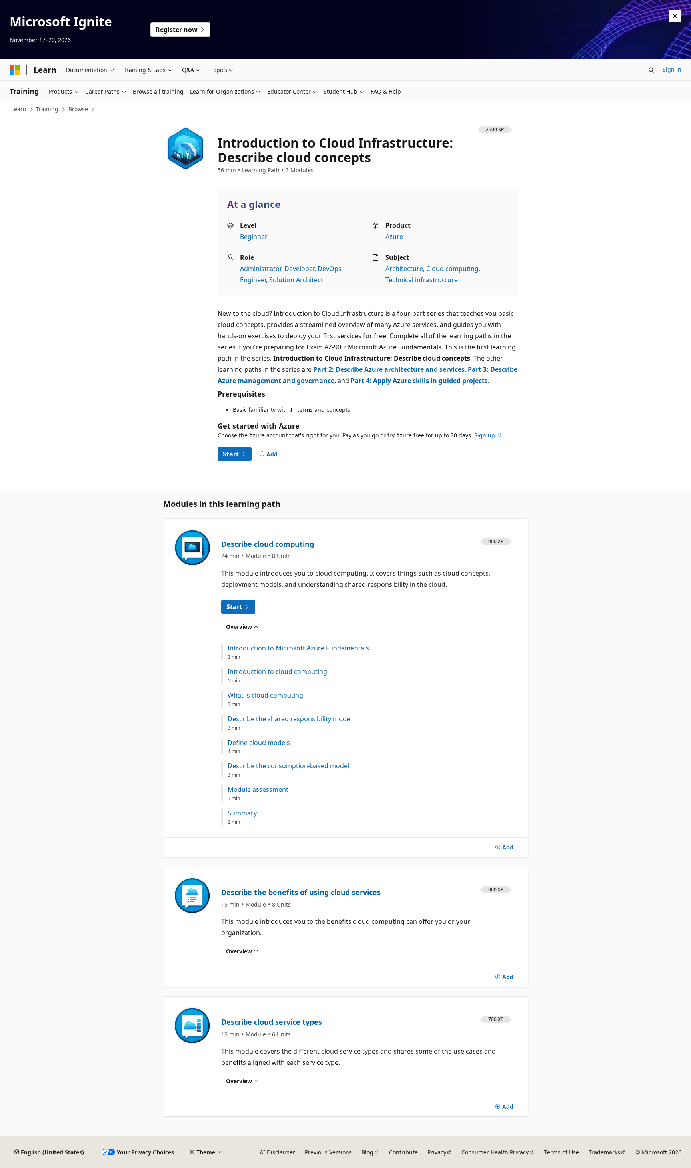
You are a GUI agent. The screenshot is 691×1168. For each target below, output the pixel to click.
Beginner (254, 236)
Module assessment (258, 789)
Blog (367, 1152)
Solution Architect (296, 279)
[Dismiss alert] (675, 16)
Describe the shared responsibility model (290, 719)
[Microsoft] (15, 70)
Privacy (436, 1152)
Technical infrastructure (421, 279)
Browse (78, 109)
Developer (299, 268)
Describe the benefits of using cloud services (301, 892)
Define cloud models (259, 743)
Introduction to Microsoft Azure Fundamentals (298, 648)
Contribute (403, 1152)
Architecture (404, 268)
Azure (394, 236)
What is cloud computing (265, 695)
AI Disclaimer (277, 1152)
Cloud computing (452, 268)
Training (47, 109)
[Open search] (651, 70)
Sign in (672, 69)
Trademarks (604, 1152)
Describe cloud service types (271, 1022)
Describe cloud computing (267, 544)
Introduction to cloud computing (277, 672)
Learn (18, 109)
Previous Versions (328, 1152)
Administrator (260, 268)
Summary (242, 813)
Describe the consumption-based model (288, 766)
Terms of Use (561, 1152)
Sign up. (485, 435)
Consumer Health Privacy (495, 1152)
